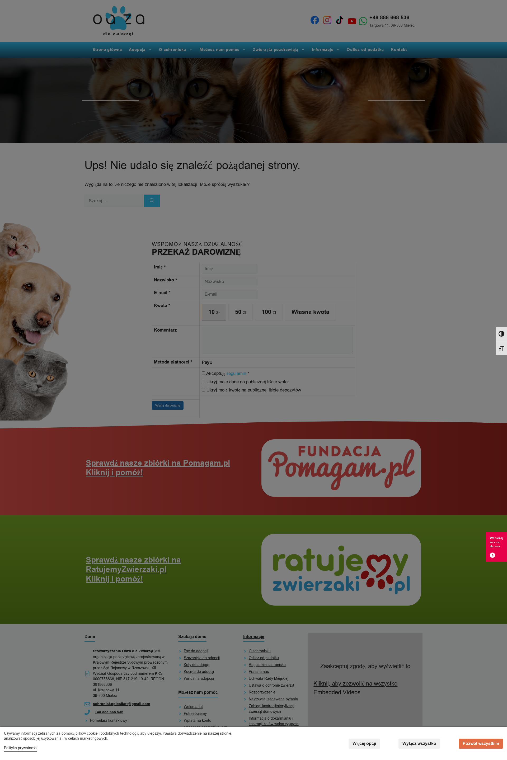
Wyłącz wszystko (419, 744)
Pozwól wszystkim (481, 744)
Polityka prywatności (20, 747)
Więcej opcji (364, 744)
